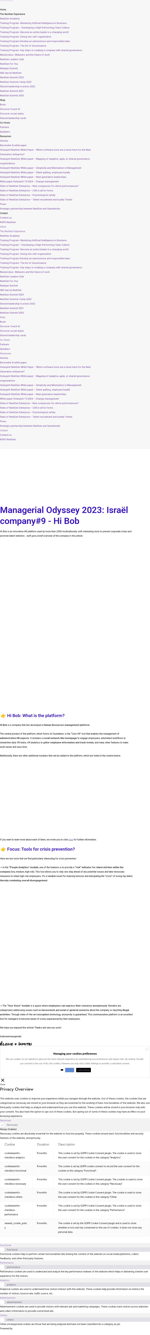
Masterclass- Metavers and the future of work (25, 54)
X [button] (146, 1049)
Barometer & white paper (13, 145)
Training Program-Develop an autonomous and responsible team (35, 41)
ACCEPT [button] (69, 1070)
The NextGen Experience (12, 14)
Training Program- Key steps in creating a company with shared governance (41, 50)
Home (3, 9)
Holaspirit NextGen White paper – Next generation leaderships (33, 177)
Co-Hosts (5, 122)
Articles (4, 140)
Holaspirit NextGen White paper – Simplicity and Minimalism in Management (40, 168)
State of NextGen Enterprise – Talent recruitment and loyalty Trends (36, 199)
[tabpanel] (75, 1183)
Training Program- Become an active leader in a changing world (34, 32)
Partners (4, 127)
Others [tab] (3, 1315)
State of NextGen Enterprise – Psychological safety (27, 195)
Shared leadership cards (13, 118)
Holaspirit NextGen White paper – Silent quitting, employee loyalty (35, 172)
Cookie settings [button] (83, 1070)
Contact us (6, 217)
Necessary (12, 1124)
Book (3, 104)
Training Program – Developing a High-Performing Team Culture (34, 27)
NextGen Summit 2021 (12, 91)
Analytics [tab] (5, 1280)
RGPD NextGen (8, 222)
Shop (2, 100)
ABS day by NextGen (11, 73)
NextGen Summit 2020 (12, 95)
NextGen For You (9, 63)
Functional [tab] (5, 1245)
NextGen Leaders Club (12, 59)
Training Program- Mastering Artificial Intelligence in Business (33, 23)
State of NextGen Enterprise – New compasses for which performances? (39, 186)
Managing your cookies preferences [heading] (75, 1054)
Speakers (5, 131)
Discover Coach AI (10, 109)
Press (3, 204)
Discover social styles (12, 113)
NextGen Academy (10, 18)
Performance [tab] (6, 1262)
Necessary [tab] (5, 1120)
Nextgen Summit (9, 68)
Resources (5, 136)
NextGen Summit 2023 (12, 77)
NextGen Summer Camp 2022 (15, 82)
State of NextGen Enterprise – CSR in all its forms (26, 190)
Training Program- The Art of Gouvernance (23, 45)
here (71, 839)
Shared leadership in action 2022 (17, 86)
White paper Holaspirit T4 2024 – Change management (29, 181)
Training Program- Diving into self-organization (25, 36)
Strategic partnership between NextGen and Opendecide (30, 208)
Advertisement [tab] (8, 1297)
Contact (4, 213)
